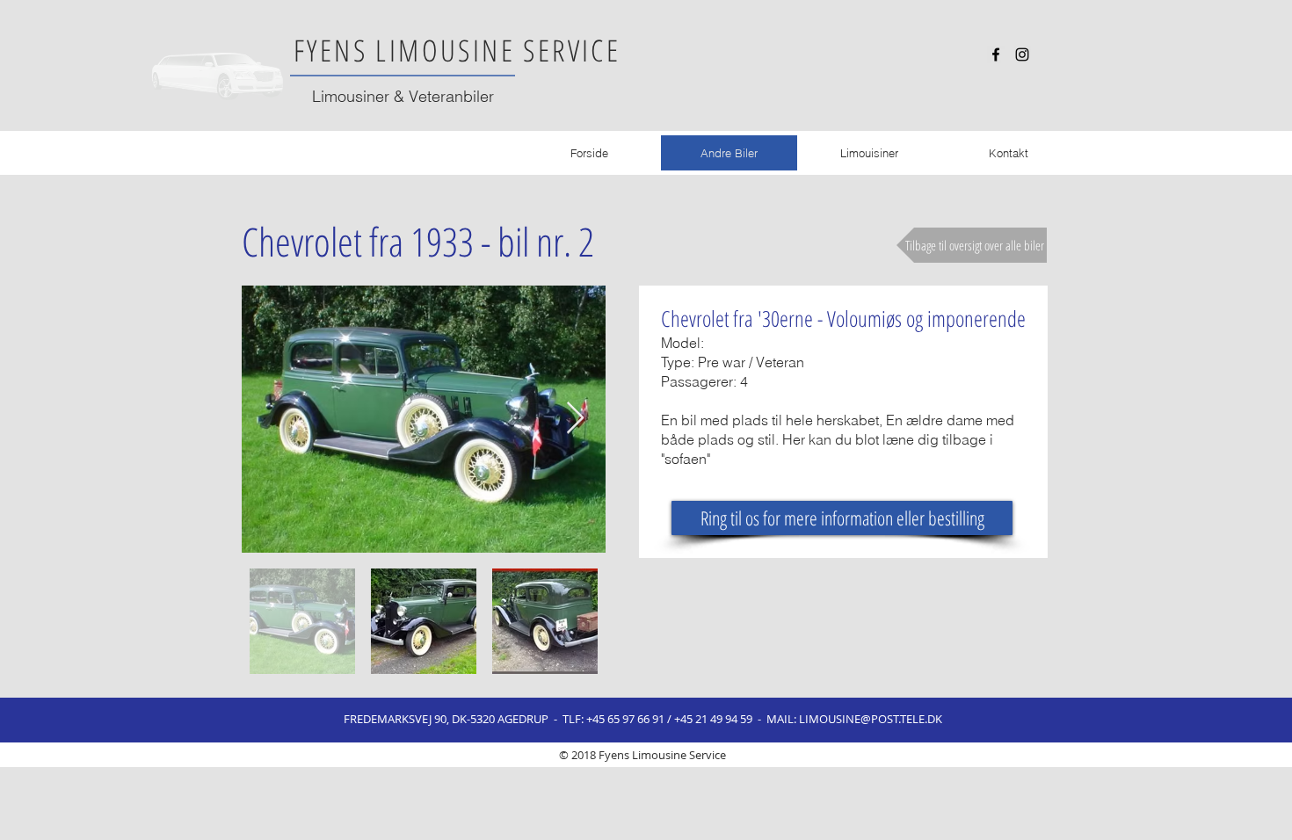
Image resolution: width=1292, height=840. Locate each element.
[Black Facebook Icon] (996, 54)
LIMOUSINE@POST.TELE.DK (870, 719)
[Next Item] (575, 419)
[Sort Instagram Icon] (1022, 54)
